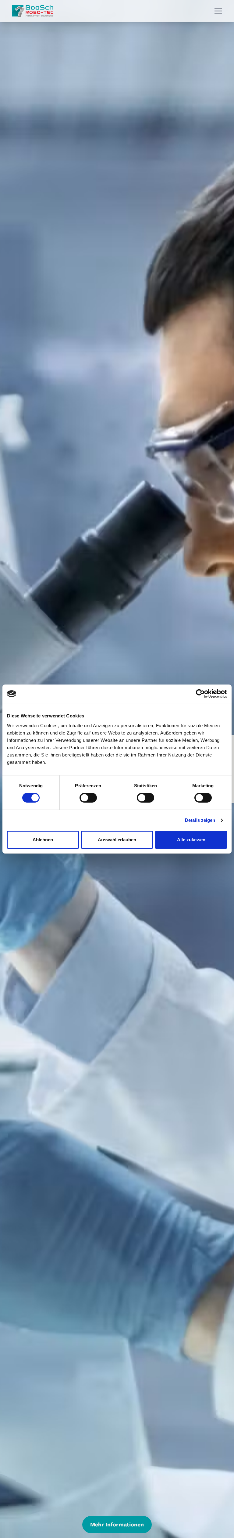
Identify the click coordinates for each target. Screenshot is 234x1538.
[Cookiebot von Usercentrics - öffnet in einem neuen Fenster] (200, 693)
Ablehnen (43, 839)
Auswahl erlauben (117, 839)
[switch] (88, 798)
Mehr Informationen (117, 1524)
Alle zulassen (191, 839)
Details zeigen (200, 820)
